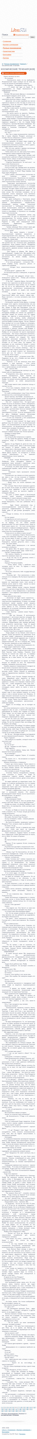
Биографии (7, 54)
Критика (6, 58)
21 (31, 1409)
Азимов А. (23, 64)
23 (6, 1411)
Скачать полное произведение (14, 73)
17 (17, 1409)
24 (9, 1411)
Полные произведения (12, 48)
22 (2, 1411)
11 (31, 1407)
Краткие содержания (10, 44)
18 (20, 1409)
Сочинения (7, 41)
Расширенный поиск (22, 34)
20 (27, 1409)
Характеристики (9, 51)
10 (27, 1407)
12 (34, 1407)
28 (24, 1411)
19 (24, 1409)
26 (17, 1411)
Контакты (22, 1434)
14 (6, 1409)
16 (13, 1409)
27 (20, 1411)
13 (2, 1409)
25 (13, 1411)
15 (9, 1409)
